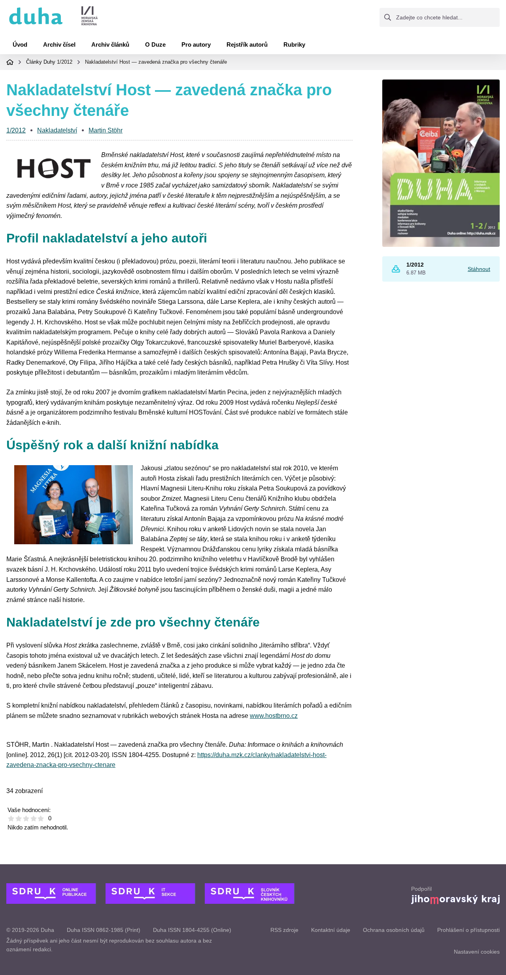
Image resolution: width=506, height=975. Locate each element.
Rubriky (294, 44)
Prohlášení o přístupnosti (468, 930)
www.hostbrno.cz (274, 715)
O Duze (155, 44)
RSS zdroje (284, 930)
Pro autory (196, 44)
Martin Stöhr (106, 130)
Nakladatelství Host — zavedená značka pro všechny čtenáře (156, 62)
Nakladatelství (57, 130)
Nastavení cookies (477, 951)
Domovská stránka (9, 62)
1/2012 (64, 62)
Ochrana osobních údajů (394, 930)
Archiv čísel (59, 44)
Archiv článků (110, 44)
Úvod (20, 44)
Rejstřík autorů (247, 44)
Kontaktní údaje (330, 930)
